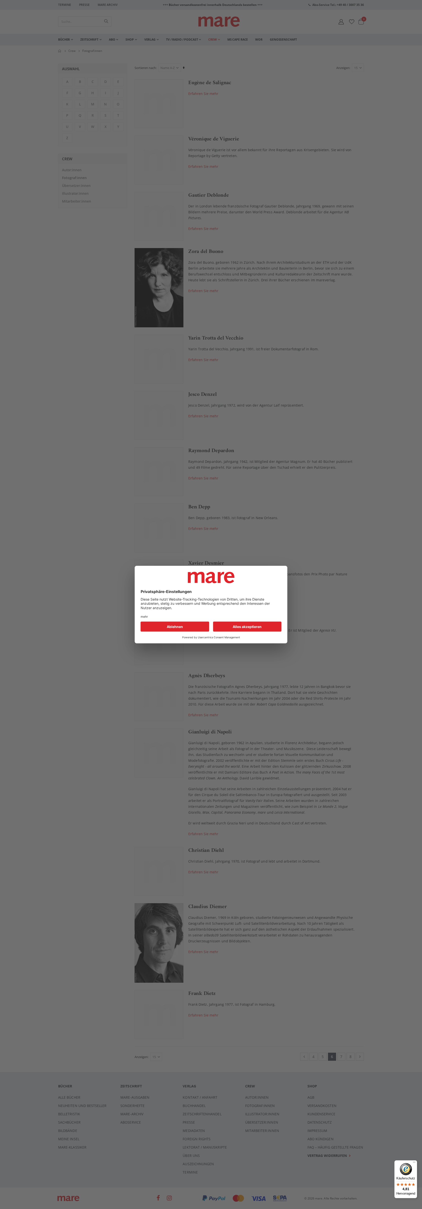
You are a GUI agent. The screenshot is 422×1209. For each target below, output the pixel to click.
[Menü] (414, 1161)
